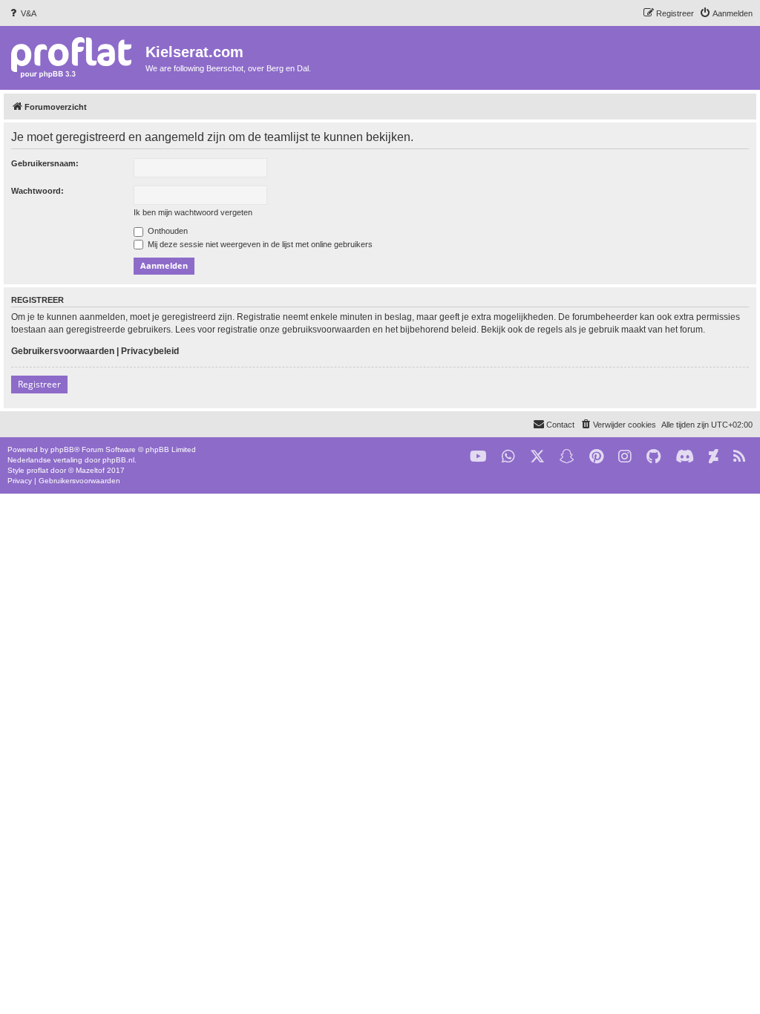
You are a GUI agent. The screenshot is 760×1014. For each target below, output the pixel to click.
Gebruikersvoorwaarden (62, 351)
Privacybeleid (150, 351)
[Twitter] (537, 457)
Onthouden (166, 230)
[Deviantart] (713, 457)
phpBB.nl (118, 460)
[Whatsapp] (508, 457)
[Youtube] (478, 457)
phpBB (62, 449)
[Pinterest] (596, 457)
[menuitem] (21, 13)
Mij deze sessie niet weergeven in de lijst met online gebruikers (259, 244)
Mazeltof (90, 470)
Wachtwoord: (37, 190)
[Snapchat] (567, 457)
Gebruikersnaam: (45, 163)
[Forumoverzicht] (74, 57)
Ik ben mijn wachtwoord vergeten (193, 212)
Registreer (39, 384)
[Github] (653, 457)
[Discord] (685, 457)
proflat (37, 470)
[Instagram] (625, 457)
